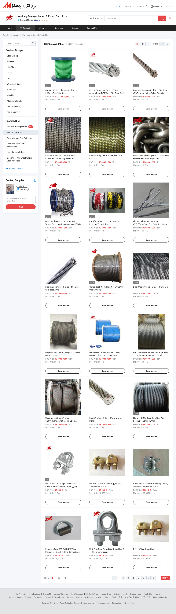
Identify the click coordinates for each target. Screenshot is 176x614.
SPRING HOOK (13, 112)
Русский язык (59, 597)
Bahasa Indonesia (160, 597)
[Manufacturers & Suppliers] (20, 5)
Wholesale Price (92, 594)
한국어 (106, 597)
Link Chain (11, 67)
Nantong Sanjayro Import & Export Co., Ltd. (41, 16)
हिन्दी (120, 597)
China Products (34, 594)
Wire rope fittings (14, 84)
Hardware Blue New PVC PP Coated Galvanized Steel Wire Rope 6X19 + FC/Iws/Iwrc (104, 355)
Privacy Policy (129, 603)
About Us (43, 28)
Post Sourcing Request (170, 18)
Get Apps (156, 6)
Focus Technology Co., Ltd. (70, 603)
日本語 (113, 597)
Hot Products (21, 594)
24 (53, 578)
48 (65, 578)
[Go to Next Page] (167, 44)
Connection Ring (14, 106)
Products (27, 28)
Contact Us (92, 28)
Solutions (59, 28)
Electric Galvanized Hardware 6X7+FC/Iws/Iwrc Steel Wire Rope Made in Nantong (150, 224)
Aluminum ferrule (14, 101)
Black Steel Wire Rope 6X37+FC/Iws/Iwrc (150, 287)
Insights (157, 594)
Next (164, 577)
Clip (8, 78)
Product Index (135, 594)
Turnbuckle (11, 89)
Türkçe (137, 597)
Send (21, 206)
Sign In (117, 6)
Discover (75, 28)
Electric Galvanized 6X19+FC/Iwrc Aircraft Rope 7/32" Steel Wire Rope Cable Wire (106, 93)
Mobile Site (148, 594)
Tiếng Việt (146, 597)
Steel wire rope (13, 55)
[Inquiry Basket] (147, 6)
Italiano (70, 597)
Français (48, 597)
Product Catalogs (16, 168)
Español (28, 597)
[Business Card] (34, 180)
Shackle (10, 61)
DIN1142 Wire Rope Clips (143, 549)
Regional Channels (120, 594)
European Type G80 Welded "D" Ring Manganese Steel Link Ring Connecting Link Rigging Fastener (61, 552)
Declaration (116, 603)
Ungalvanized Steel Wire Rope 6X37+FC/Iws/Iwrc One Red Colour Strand (60, 421)
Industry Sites (106, 594)
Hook (9, 72)
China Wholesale (77, 594)
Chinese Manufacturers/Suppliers (55, 594)
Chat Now (23, 189)
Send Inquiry (63, 109)
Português (38, 597)
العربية (98, 597)
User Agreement (103, 603)
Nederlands (89, 597)
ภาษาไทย (128, 597)
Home (9, 28)
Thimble (10, 95)
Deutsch (79, 597)
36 (59, 578)
